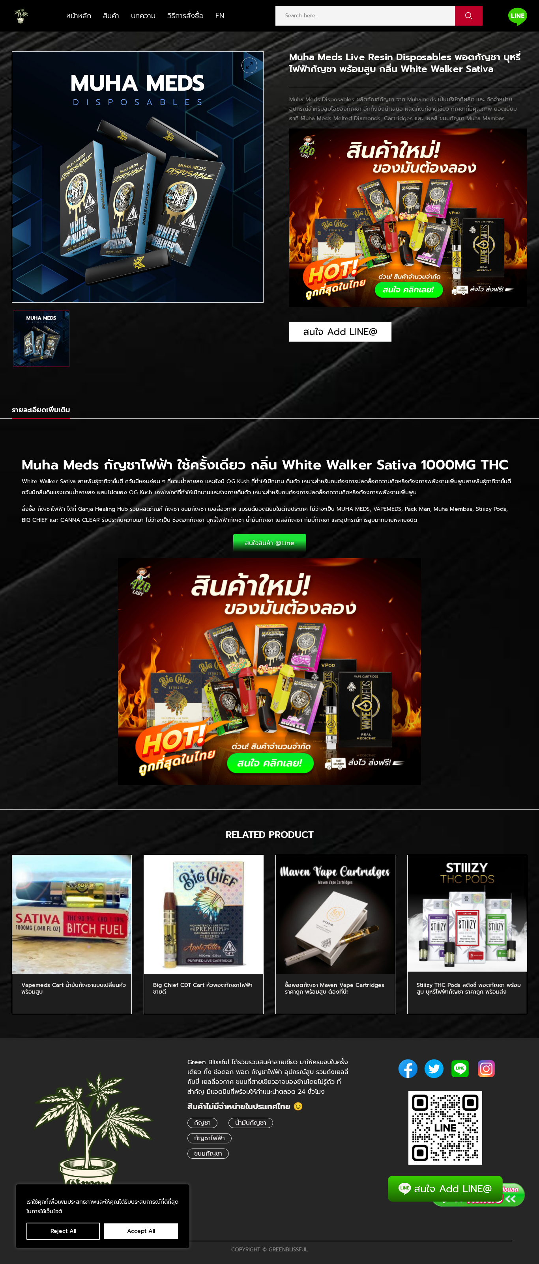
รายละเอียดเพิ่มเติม (41, 409)
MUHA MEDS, (354, 509)
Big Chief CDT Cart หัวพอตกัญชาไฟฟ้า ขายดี (203, 988)
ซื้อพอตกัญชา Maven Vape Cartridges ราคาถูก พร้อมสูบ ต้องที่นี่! (334, 988)
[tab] (41, 411)
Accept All (141, 1231)
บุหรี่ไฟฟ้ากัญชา (225, 520)
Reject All (63, 1231)
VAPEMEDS (387, 509)
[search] (469, 16)
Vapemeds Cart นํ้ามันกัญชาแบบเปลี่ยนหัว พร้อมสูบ (73, 988)
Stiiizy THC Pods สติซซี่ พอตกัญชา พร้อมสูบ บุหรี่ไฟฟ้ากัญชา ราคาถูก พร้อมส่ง (469, 988)
